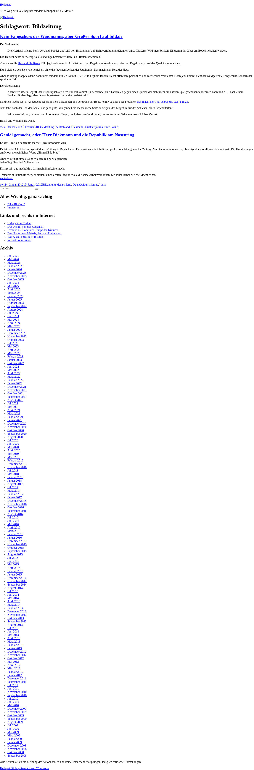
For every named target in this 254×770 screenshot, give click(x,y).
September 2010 (17, 695)
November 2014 (17, 581)
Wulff (115, 127)
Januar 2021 (14, 420)
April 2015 (13, 567)
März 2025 (13, 292)
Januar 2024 (14, 329)
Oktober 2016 (15, 507)
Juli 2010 (12, 698)
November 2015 (17, 544)
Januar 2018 (14, 480)
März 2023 (13, 353)
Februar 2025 (15, 296)
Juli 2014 (12, 591)
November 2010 (17, 691)
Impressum (13, 207)
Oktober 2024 (15, 302)
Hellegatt (5, 4)
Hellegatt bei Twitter (19, 223)
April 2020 (13, 450)
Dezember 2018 (16, 463)
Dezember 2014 (16, 577)
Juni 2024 (13, 316)
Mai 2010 (13, 705)
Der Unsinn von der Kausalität (25, 226)
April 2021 (13, 410)
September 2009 (17, 718)
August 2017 (15, 484)
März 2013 (13, 641)
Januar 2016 (14, 537)
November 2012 (17, 655)
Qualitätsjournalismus (97, 127)
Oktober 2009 (15, 715)
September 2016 (17, 510)
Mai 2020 (13, 447)
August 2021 (15, 400)
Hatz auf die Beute (29, 63)
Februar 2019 (15, 460)
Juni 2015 (13, 561)
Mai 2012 (13, 661)
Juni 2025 (13, 282)
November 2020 (17, 427)
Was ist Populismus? (19, 240)
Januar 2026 (14, 269)
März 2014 (13, 604)
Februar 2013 (15, 644)
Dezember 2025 (16, 272)
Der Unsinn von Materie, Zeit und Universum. (34, 233)
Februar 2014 (15, 608)
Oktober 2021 (15, 393)
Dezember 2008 (16, 745)
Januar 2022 (14, 383)
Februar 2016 (15, 534)
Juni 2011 (13, 688)
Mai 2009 (13, 732)
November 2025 (17, 276)
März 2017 (13, 490)
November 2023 (17, 336)
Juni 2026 (13, 255)
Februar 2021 (15, 416)
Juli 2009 (12, 725)
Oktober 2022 (15, 363)
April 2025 (13, 289)
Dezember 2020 (16, 423)
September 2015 (17, 551)
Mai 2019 (13, 453)
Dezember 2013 (16, 611)
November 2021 (17, 390)
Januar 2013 (14, 648)
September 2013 (17, 621)
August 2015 (15, 554)
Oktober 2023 (15, 339)
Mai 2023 (13, 346)
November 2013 (17, 614)
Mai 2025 (13, 286)
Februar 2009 (15, 738)
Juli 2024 (12, 312)
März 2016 (13, 530)
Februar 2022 (15, 380)
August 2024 (15, 309)
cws (2, 127)
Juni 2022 (13, 366)
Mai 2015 (13, 564)
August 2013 (15, 624)
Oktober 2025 (15, 279)
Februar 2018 (15, 477)
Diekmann (77, 127)
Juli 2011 (12, 685)
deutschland (63, 127)
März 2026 (13, 262)
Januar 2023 (14, 359)
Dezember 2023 (16, 333)
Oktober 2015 (15, 547)
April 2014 (13, 601)
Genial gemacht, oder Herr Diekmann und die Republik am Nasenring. (67, 134)
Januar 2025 (14, 299)
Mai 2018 (13, 473)
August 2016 (15, 514)
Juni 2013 (13, 631)
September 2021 (17, 396)
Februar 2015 (15, 571)
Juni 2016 (13, 520)
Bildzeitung (47, 127)
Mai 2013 (13, 634)
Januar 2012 (14, 675)
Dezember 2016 (16, 500)
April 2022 (13, 373)
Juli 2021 (12, 403)
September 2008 (17, 755)
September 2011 (16, 681)
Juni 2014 (13, 594)
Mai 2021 (13, 406)
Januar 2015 (14, 574)
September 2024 (17, 306)
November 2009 (17, 712)
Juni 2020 (13, 443)
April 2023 (13, 349)
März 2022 (13, 376)
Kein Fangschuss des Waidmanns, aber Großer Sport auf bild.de (61, 36)
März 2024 (13, 326)
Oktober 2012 (15, 658)
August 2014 (15, 587)
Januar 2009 (14, 742)
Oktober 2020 (15, 430)
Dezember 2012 (16, 651)
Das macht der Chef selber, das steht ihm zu (162, 101)
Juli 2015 (12, 557)
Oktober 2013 (15, 618)
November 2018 (17, 467)
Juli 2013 (12, 628)
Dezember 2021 (16, 386)
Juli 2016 (12, 517)
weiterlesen (6, 178)
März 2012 (13, 668)
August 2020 (15, 437)
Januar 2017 (14, 497)
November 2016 (17, 504)
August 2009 (15, 722)
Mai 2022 (13, 369)
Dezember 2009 (16, 708)
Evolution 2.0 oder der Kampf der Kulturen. (33, 230)
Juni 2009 (13, 728)
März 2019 (13, 457)
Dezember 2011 (16, 678)
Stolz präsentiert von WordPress (30, 768)
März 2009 (13, 735)
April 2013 (13, 638)
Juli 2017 (12, 487)
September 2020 (17, 433)
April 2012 (13, 665)
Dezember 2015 (16, 541)
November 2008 (17, 748)
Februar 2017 (15, 494)
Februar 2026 (15, 266)
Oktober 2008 (15, 752)
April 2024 (13, 323)
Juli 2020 (12, 440)
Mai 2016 (13, 524)
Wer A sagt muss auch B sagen (25, 236)
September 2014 (17, 584)
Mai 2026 (13, 259)
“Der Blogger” (16, 204)
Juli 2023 (12, 343)
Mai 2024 (13, 319)
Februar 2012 (15, 671)
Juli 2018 (12, 470)
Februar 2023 (15, 356)
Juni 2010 (13, 701)
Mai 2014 (13, 598)
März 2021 (13, 413)
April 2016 (13, 527)
